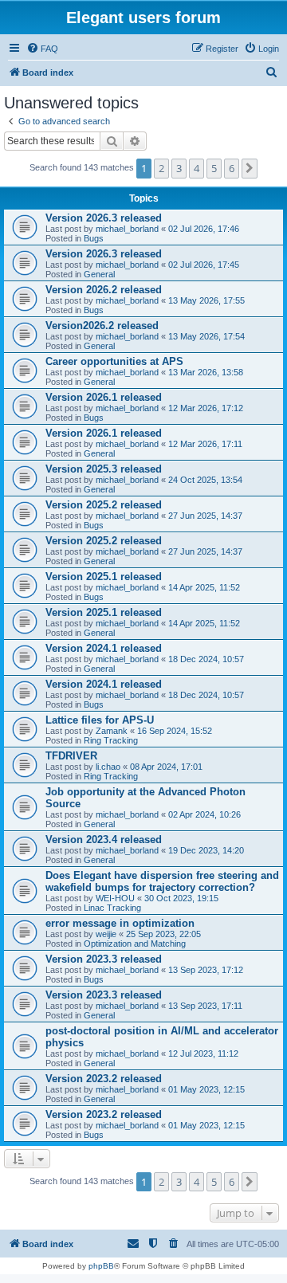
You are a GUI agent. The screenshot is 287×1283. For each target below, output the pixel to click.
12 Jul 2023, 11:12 (203, 1053)
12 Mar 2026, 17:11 (205, 444)
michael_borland (127, 228)
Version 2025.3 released (103, 469)
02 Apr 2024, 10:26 (204, 814)
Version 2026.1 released (103, 397)
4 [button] (196, 168)
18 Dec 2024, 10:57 (206, 659)
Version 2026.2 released (103, 290)
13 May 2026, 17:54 (206, 336)
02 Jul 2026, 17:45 (203, 264)
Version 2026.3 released (103, 218)
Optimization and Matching (135, 943)
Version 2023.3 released (103, 959)
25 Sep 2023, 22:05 (163, 934)
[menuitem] (42, 48)
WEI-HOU (115, 898)
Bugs (94, 238)
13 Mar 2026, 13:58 (205, 372)
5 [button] (214, 168)
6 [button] (231, 168)
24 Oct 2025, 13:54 (205, 480)
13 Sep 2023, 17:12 (205, 970)
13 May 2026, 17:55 (206, 300)
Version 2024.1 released (103, 648)
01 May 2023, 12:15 (206, 1089)
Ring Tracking (111, 740)
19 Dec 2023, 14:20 (206, 850)
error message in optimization (120, 923)
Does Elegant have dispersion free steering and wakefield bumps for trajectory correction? (162, 881)
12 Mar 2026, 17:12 (205, 408)
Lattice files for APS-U (99, 720)
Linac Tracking (112, 907)
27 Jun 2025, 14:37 (205, 515)
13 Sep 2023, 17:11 (205, 1005)
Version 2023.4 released (103, 840)
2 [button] (161, 168)
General (99, 274)
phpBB (101, 1265)
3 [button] (179, 168)
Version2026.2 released (102, 326)
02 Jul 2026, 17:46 (203, 228)
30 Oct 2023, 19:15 (181, 898)
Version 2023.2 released (103, 1079)
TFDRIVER (71, 756)
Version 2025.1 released (103, 577)
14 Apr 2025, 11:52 (204, 587)
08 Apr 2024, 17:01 (166, 766)
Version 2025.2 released (103, 505)
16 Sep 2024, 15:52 (174, 731)
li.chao (108, 766)
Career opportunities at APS (114, 361)
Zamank (112, 731)
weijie (106, 934)
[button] (250, 168)
